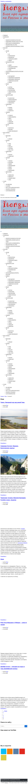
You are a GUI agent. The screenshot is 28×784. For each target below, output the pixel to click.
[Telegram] (4, 751)
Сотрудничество (10, 190)
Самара (10, 109)
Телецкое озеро (12, 58)
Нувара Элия (11, 178)
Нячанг (10, 138)
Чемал (10, 60)
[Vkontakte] (16, 751)
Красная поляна (12, 66)
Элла (9, 179)
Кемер (10, 167)
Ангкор (10, 154)
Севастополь (12, 91)
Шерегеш (10, 123)
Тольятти (10, 110)
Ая (9, 54)
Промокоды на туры (11, 44)
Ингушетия (11, 76)
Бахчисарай (11, 90)
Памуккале (11, 170)
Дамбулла (11, 175)
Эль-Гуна (10, 149)
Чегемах (23, 528)
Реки (6, 396)
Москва (10, 129)
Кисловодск (11, 101)
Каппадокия (11, 165)
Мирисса (10, 176)
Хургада (10, 148)
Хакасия (10, 121)
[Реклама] (25, 781)
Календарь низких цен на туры (14, 41)
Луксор (10, 146)
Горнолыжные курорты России (14, 71)
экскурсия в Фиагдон (22, 542)
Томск (10, 120)
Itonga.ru (6, 782)
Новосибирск (12, 116)
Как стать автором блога (12, 187)
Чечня (10, 82)
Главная (5, 35)
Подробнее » (3, 443)
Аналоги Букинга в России (13, 40)
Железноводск (12, 99)
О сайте (8, 186)
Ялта (9, 93)
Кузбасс (10, 115)
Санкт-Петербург (13, 131)
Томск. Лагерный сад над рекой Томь (13, 402)
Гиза (9, 143)
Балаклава (11, 88)
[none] (12, 237)
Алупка (10, 87)
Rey (7, 405)
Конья (10, 168)
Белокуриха (11, 55)
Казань (10, 107)
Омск (9, 118)
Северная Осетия (13, 80)
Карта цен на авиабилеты (13, 43)
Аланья (10, 160)
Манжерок (11, 57)
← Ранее (5, 711)
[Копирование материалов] (17, 781)
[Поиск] (26, 726)
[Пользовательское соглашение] (8, 779)
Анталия (10, 162)
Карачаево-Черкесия (14, 79)
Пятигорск (11, 102)
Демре (10, 164)
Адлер (10, 65)
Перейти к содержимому (6, 1)
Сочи (9, 69)
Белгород (11, 127)
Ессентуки (11, 98)
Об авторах (9, 184)
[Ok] (10, 751)
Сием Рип (11, 156)
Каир (9, 145)
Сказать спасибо (10, 189)
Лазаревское (12, 68)
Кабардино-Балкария (14, 77)
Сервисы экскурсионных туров (15, 46)
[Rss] (4, 758)
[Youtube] (22, 751)
